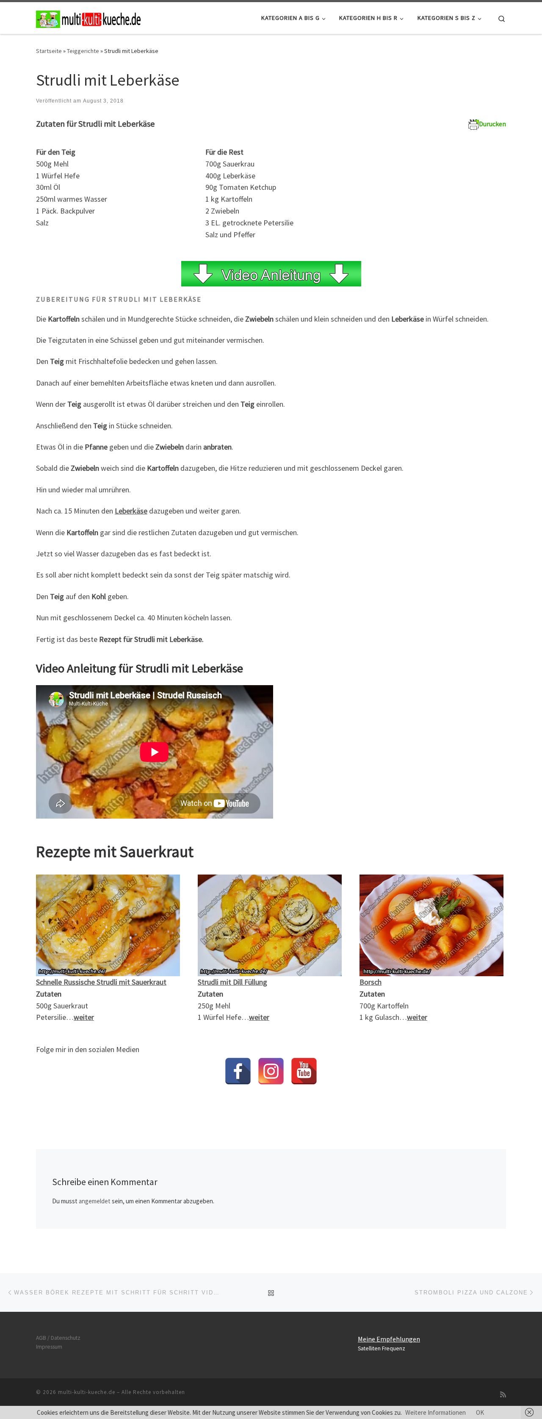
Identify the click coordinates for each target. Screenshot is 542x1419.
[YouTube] (304, 1071)
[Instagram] (271, 1071)
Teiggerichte (83, 51)
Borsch (370, 982)
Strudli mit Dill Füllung (232, 982)
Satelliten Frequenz (381, 1348)
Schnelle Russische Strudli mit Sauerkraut (101, 982)
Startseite (49, 51)
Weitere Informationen (435, 1412)
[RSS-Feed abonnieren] (503, 1394)
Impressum (49, 1346)
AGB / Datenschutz (58, 1337)
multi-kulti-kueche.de (86, 1392)
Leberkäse (131, 511)
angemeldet (95, 1201)
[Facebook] (238, 1071)
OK (480, 1412)
